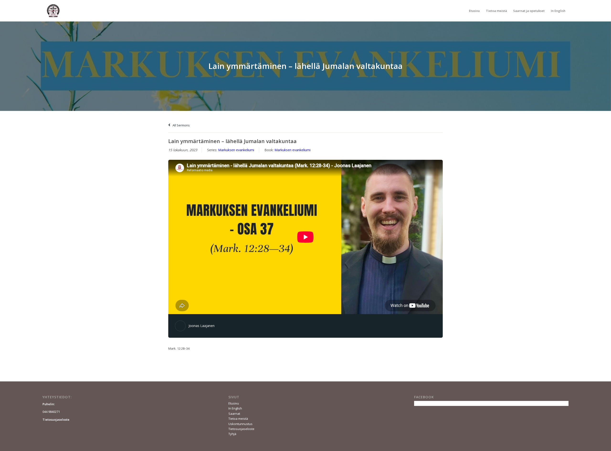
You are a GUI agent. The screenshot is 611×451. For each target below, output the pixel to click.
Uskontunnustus (240, 424)
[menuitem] (474, 10)
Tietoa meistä (238, 418)
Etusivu (233, 403)
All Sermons (181, 125)
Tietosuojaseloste (241, 429)
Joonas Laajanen (202, 325)
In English (235, 408)
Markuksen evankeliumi (236, 150)
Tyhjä (232, 434)
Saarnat (234, 413)
